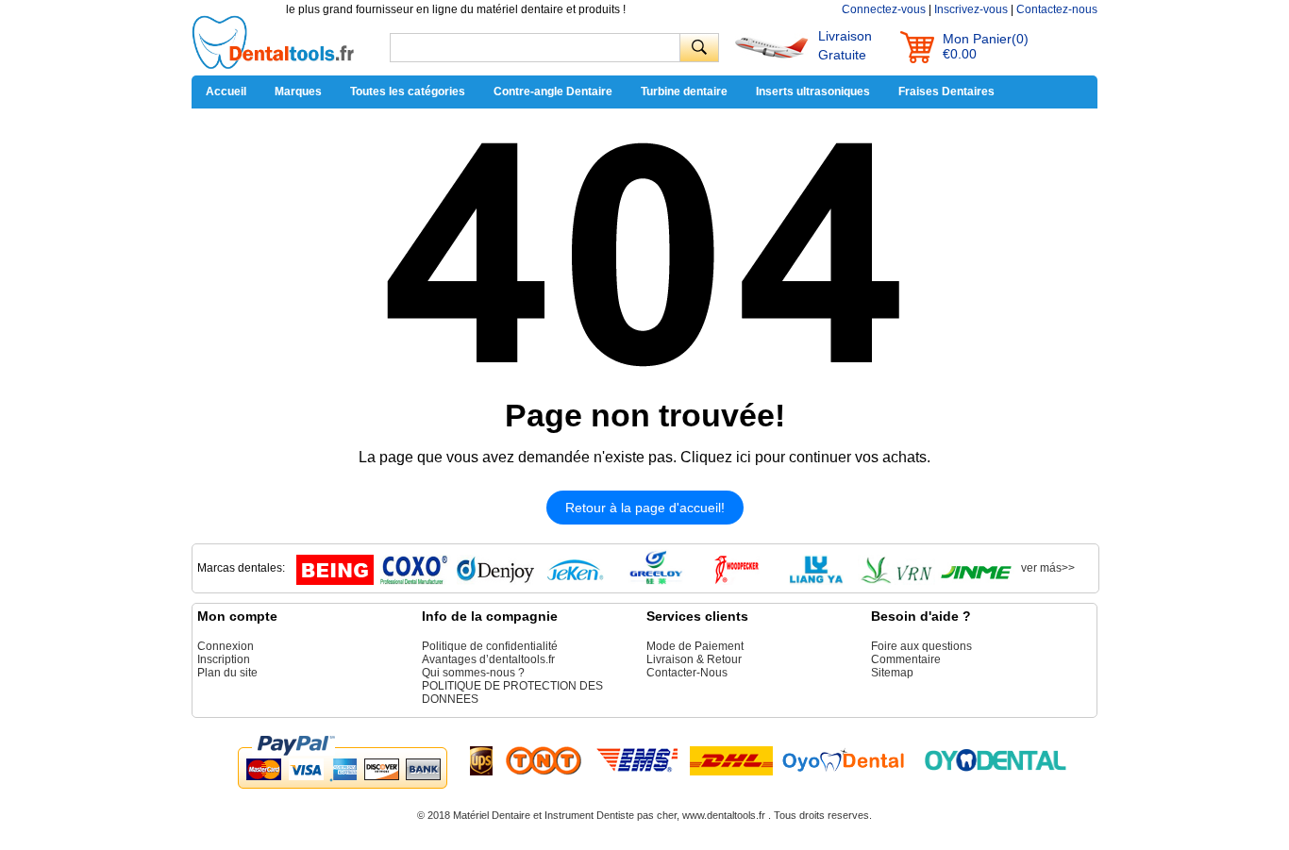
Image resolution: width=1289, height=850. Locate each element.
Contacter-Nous (687, 672)
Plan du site (227, 672)
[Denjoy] (495, 581)
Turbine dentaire (684, 91)
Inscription (223, 659)
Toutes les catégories (407, 91)
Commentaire (906, 659)
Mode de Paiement (695, 646)
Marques (298, 91)
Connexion (225, 646)
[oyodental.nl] (995, 759)
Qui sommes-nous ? (473, 672)
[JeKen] (575, 581)
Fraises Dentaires (946, 91)
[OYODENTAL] (851, 759)
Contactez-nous (1056, 9)
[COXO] (415, 581)
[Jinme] (976, 581)
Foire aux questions (921, 646)
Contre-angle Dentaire (553, 91)
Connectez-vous (884, 9)
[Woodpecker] (736, 581)
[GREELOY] (656, 581)
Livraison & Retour (694, 659)
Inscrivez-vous (971, 9)
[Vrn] (896, 581)
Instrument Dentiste (589, 815)
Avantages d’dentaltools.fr (488, 659)
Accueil (226, 91)
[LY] (816, 581)
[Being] (335, 581)
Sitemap (892, 672)
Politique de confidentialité (490, 646)
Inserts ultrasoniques (813, 91)
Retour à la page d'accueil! (645, 507)
